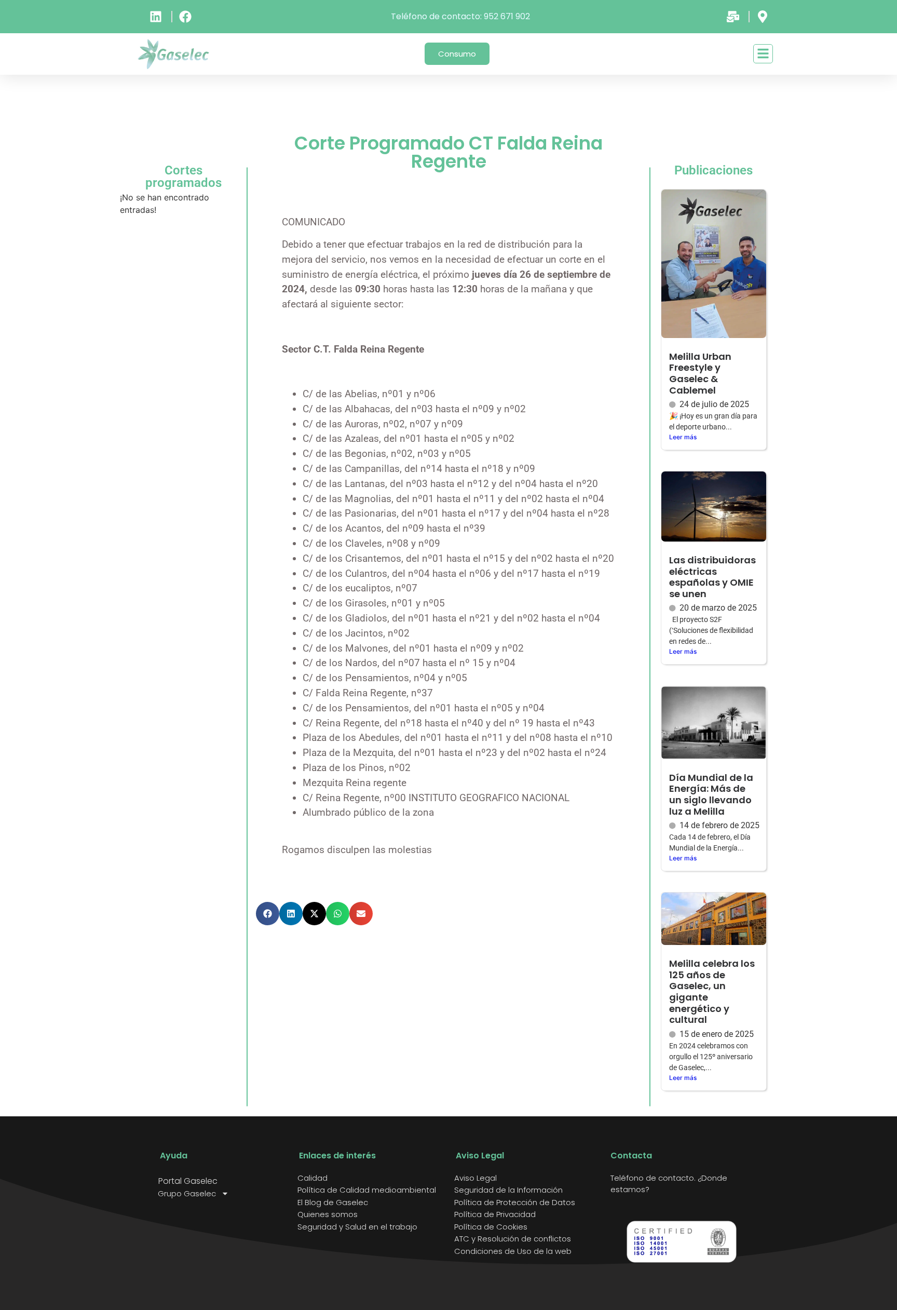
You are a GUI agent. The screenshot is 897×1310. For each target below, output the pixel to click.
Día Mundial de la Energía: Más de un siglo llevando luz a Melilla (711, 794)
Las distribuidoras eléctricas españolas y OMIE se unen (712, 576)
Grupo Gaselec (187, 1194)
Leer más (683, 437)
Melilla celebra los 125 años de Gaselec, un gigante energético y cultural (712, 991)
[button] (267, 913)
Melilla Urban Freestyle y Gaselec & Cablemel (700, 373)
